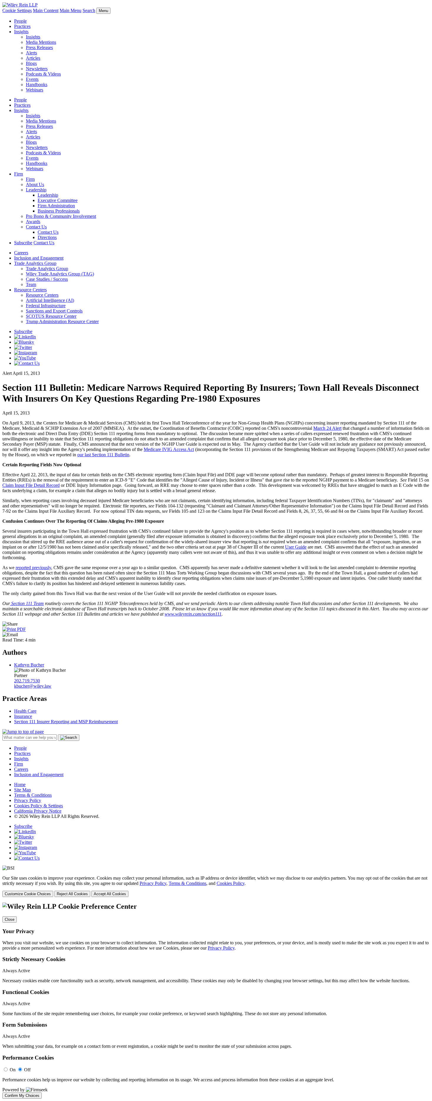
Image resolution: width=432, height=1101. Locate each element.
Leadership (36, 189)
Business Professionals (59, 210)
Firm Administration (56, 205)
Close (9, 919)
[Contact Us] (27, 363)
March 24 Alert (327, 428)
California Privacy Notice (37, 810)
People (20, 21)
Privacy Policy (27, 800)
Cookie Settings (17, 10)
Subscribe (23, 242)
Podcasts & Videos (43, 73)
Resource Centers (30, 289)
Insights (21, 31)
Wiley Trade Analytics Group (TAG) (60, 273)
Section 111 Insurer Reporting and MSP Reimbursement (66, 721)
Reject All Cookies (72, 894)
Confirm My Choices (22, 1095)
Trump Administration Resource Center (62, 321)
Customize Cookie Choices (28, 894)
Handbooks (36, 84)
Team (31, 284)
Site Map (22, 789)
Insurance (23, 716)
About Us (35, 184)
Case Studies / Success (47, 279)
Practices (22, 26)
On (13, 1069)
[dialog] (216, 886)
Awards (33, 221)
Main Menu (70, 10)
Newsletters (37, 68)
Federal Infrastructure (46, 305)
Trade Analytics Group (35, 263)
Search (89, 10)
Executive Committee (58, 200)
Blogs (31, 63)
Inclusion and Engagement (38, 257)
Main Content (45, 10)
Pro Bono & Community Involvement (61, 216)
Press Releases (39, 47)
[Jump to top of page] (23, 731)
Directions (47, 237)
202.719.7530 (27, 680)
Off (27, 1069)
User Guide (296, 546)
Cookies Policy (231, 883)
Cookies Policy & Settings (38, 805)
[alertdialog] (216, 1000)
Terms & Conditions (33, 795)
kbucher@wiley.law (32, 686)
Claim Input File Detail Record (31, 485)
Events (32, 79)
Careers (21, 252)
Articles (33, 58)
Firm (18, 173)
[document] (216, 1000)
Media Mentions (41, 42)
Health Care (25, 711)
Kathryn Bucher (29, 664)
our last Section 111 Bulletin (103, 454)
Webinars (34, 89)
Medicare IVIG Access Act (169, 449)
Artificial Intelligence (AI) (50, 300)
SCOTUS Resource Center (51, 316)
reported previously (33, 567)
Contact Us (36, 226)
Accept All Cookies (110, 894)
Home (20, 784)
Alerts (31, 52)
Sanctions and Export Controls (54, 310)
